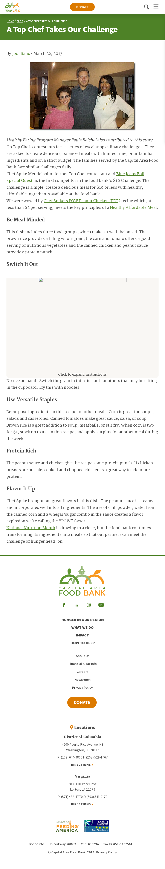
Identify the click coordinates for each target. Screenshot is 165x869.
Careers (82, 671)
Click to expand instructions (82, 375)
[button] (146, 7)
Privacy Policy (82, 687)
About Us (82, 656)
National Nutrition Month (30, 528)
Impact (82, 635)
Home (10, 21)
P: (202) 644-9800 (69, 757)
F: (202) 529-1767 (95, 757)
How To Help (82, 642)
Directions (81, 764)
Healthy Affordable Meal (133, 208)
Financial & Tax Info (83, 663)
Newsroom (82, 679)
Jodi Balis (21, 54)
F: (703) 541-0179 (95, 796)
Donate (82, 7)
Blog (20, 21)
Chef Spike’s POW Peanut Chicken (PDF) (82, 201)
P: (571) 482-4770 (70, 796)
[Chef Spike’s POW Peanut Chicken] (82, 319)
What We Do (82, 627)
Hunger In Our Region (82, 619)
